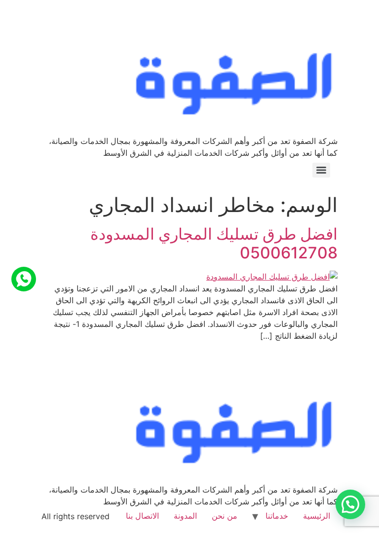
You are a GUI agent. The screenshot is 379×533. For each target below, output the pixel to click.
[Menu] (321, 170)
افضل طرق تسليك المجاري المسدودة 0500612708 (214, 243)
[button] (350, 504)
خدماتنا (276, 516)
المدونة (185, 516)
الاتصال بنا (142, 516)
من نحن (224, 516)
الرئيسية (316, 516)
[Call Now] (23, 279)
